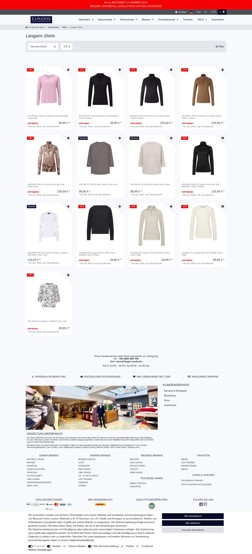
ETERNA (82, 486)
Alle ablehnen (192, 523)
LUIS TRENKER (85, 479)
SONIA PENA (135, 486)
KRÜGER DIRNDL (189, 466)
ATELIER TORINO (137, 466)
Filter (221, 46)
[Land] (191, 12)
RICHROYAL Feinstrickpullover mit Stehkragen (99, 117)
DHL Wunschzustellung (105, 546)
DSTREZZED (154, 6)
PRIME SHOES (136, 472)
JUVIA (121, 6)
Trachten (188, 19)
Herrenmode (127, 19)
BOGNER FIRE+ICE (86, 459)
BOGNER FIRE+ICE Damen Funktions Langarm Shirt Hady (48, 254)
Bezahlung (170, 395)
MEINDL (184, 459)
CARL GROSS (84, 472)
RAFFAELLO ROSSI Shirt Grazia (98, 184)
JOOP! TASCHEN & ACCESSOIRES (196, 484)
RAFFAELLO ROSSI (35, 459)
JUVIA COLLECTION (36, 469)
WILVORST (134, 459)
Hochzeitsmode (167, 19)
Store (167, 400)
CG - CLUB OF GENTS (88, 476)
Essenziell (39, 546)
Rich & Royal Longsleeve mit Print (47, 321)
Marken (146, 19)
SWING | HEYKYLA (138, 483)
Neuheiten (85, 19)
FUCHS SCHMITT (34, 476)
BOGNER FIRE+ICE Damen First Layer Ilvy (46, 185)
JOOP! (81, 462)
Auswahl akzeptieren (193, 529)
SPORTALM (32, 472)
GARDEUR (83, 482)
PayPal (130, 546)
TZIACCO (134, 469)
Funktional (147, 546)
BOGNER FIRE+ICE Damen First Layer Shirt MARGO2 (200, 185)
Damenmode (105, 19)
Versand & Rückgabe (175, 390)
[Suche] (205, 12)
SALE (200, 19)
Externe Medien (77, 546)
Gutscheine (218, 19)
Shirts (64, 27)
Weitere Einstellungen (40, 549)
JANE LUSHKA (33, 479)
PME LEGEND (84, 469)
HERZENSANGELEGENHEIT (39, 482)
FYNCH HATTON (136, 6)
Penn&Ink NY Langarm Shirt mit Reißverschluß (150, 254)
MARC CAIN (32, 486)
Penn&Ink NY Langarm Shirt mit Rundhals (202, 254)
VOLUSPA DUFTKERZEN (192, 480)
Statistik (56, 546)
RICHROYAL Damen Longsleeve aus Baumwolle (48, 117)
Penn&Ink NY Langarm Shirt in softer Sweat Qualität (97, 254)
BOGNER (95, 6)
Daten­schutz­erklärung (82, 540)
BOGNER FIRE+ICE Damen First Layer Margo (150, 117)
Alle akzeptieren (193, 516)
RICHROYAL (109, 6)
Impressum (100, 536)
